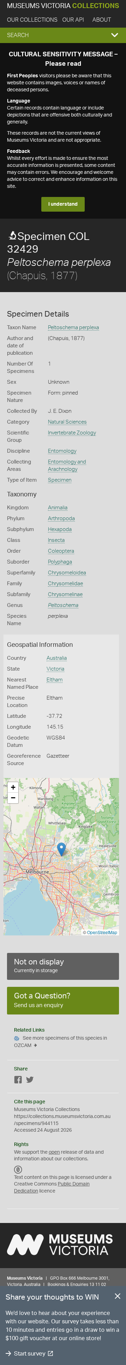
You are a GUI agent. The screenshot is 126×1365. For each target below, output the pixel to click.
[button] (63, 35)
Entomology (62, 451)
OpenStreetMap (102, 932)
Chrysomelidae (65, 583)
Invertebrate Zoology (72, 433)
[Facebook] (18, 1081)
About (101, 20)
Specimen (59, 480)
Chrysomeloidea (67, 572)
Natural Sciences (67, 422)
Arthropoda (61, 518)
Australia (57, 658)
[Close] (117, 1297)
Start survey (29, 1354)
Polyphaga (60, 562)
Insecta (56, 540)
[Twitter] (30, 1081)
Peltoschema (63, 605)
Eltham (55, 679)
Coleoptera (61, 551)
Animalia (58, 507)
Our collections (32, 20)
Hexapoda (60, 529)
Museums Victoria (63, 6)
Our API (73, 20)
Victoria (55, 669)
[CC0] (18, 1169)
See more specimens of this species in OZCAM (60, 1042)
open (54, 1152)
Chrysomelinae (65, 594)
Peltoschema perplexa (73, 327)
